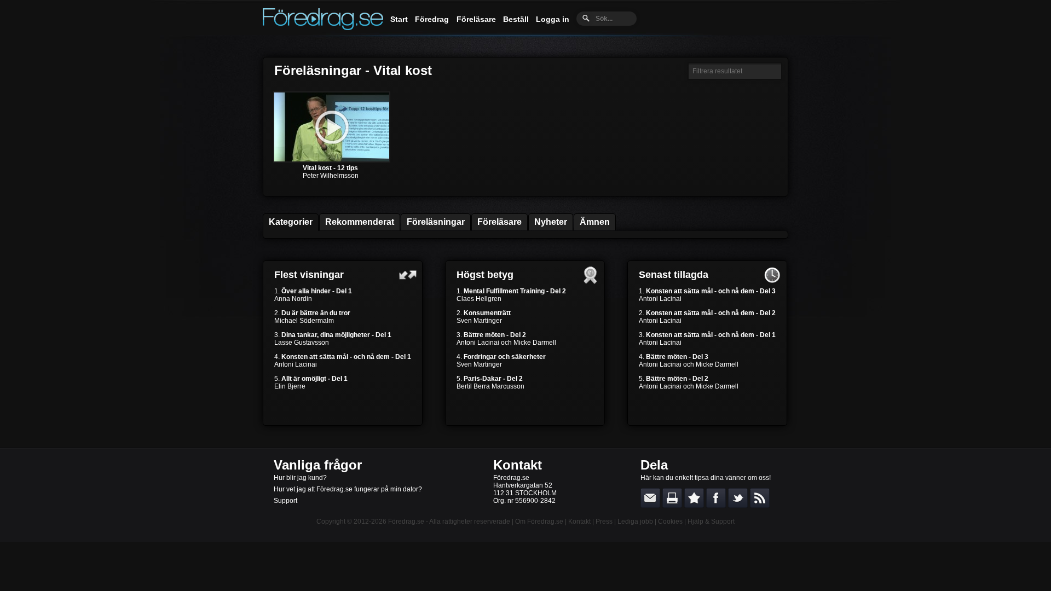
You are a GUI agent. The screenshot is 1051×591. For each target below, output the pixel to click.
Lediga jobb (635, 521)
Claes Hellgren (479, 299)
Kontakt (517, 464)
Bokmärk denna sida (694, 498)
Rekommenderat (359, 222)
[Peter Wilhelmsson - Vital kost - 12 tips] (332, 160)
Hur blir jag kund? (300, 478)
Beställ (516, 19)
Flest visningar (309, 274)
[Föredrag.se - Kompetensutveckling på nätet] (323, 27)
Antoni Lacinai (295, 364)
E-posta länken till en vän (650, 498)
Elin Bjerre (289, 386)
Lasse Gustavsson (301, 342)
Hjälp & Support (711, 521)
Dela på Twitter (738, 498)
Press (604, 521)
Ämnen (595, 222)
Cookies (670, 521)
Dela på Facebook (716, 498)
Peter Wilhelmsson (331, 175)
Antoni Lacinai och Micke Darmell (506, 342)
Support (285, 501)
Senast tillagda (673, 274)
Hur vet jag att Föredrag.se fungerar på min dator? (348, 489)
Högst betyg (485, 274)
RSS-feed (760, 498)
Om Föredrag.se (539, 521)
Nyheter (550, 222)
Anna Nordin (293, 299)
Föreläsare (476, 19)
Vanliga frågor (318, 464)
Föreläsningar (436, 222)
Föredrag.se (406, 521)
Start (399, 19)
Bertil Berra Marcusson (490, 386)
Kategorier (291, 222)
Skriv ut (672, 498)
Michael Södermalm (304, 321)
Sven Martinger (479, 321)
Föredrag (432, 19)
